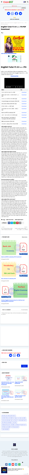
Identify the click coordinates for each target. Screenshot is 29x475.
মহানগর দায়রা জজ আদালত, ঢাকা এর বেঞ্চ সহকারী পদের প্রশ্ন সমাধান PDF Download (7, 383)
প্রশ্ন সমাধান (14, 422)
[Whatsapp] (13, 13)
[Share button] (23, 223)
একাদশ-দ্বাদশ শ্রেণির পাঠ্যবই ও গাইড (7, 420)
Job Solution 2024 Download (8, 53)
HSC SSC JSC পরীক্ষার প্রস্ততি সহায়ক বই (8, 415)
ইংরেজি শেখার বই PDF (9, 219)
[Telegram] (9, 13)
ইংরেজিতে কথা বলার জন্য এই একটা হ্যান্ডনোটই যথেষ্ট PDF (20, 396)
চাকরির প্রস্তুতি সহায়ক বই (9, 22)
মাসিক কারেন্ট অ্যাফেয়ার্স (15, 427)
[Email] (20, 223)
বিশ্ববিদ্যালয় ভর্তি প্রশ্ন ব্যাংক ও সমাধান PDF (8, 424)
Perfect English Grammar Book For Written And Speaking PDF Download (12, 301)
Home (2, 22)
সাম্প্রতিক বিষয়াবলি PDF (5, 429)
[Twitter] (12, 223)
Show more (24, 237)
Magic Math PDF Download (19, 383)
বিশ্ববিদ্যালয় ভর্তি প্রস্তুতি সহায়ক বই (21, 424)
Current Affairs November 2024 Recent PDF (7, 397)
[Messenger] (16, 13)
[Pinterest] (17, 223)
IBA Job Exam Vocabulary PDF (8, 278)
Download (24, 92)
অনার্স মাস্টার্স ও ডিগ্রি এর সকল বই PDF (7, 418)
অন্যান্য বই (15, 418)
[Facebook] (9, 223)
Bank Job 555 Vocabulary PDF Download (11, 257)
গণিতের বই (15, 420)
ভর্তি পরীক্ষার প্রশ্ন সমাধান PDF (6, 427)
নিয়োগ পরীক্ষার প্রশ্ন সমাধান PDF (6, 422)
